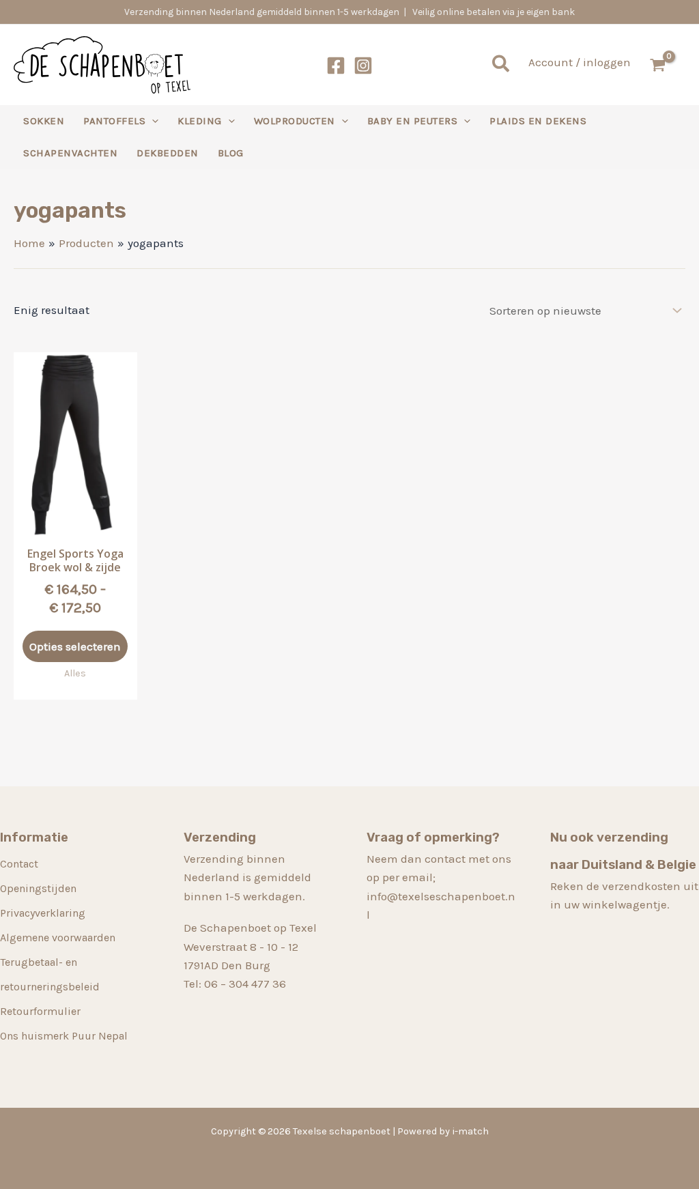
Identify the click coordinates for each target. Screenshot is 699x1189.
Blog (231, 153)
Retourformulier (40, 1011)
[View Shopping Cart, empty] (664, 65)
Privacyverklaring (42, 912)
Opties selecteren (75, 646)
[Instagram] (363, 65)
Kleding (199, 121)
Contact (19, 863)
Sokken (43, 121)
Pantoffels (114, 121)
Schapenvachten (70, 153)
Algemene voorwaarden (57, 937)
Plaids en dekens (537, 121)
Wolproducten (294, 121)
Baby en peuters (412, 121)
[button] (501, 65)
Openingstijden (38, 888)
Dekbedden (168, 153)
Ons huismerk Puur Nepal (64, 1035)
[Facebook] (335, 65)
